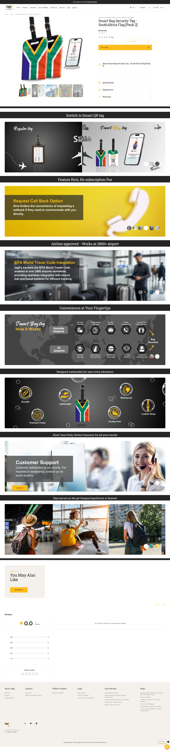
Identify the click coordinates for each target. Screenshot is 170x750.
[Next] (163, 604)
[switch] (148, 7)
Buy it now (104, 47)
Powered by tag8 (12, 732)
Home (6, 14)
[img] (104, 37)
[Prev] (157, 604)
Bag (11, 14)
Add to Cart (133, 41)
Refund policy (68, 742)
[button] (133, 7)
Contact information (100, 742)
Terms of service (87, 742)
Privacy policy (77, 742)
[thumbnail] (146, 164)
